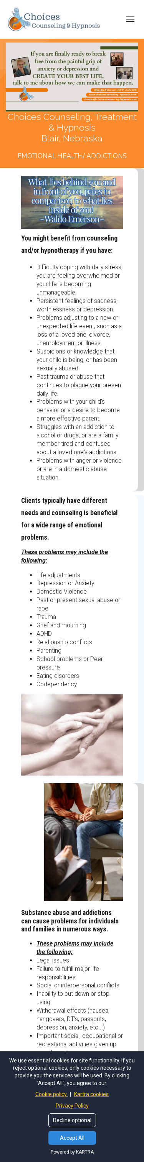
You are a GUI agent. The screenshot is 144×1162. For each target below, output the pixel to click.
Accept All (72, 1138)
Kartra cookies (91, 1094)
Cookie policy (51, 1094)
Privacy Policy (72, 1106)
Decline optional (72, 1120)
